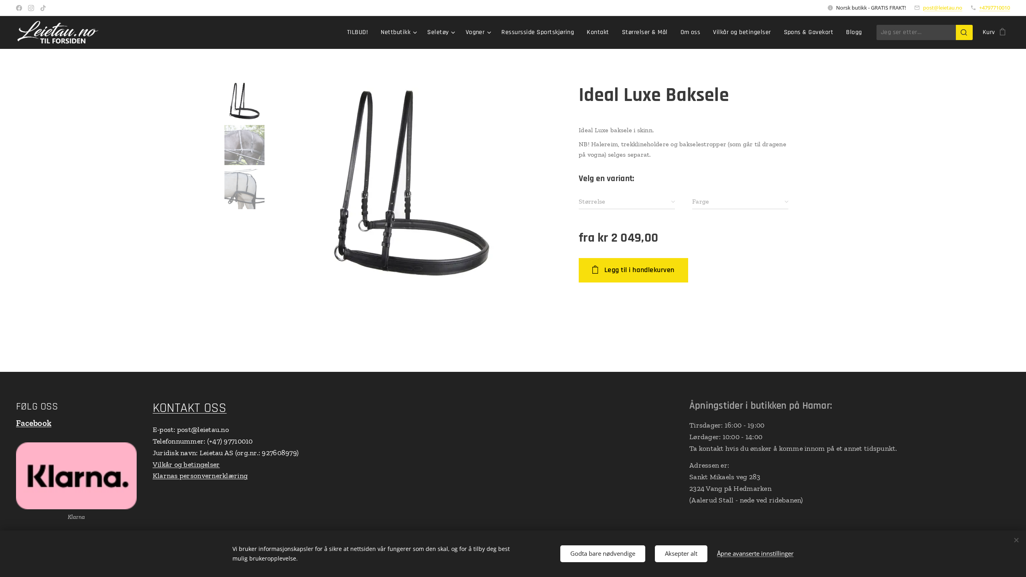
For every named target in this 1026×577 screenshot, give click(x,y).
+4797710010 (994, 7)
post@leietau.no (942, 7)
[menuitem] (359, 32)
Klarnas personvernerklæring (200, 475)
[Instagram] (31, 8)
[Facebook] (19, 8)
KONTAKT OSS (190, 408)
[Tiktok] (43, 8)
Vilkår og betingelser (186, 464)
